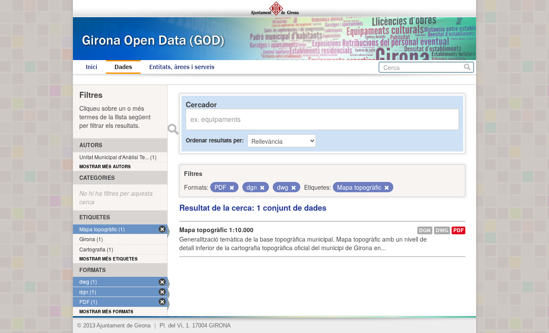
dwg (442, 230)
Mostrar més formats (106, 312)
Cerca (467, 67)
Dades (123, 67)
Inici (91, 67)
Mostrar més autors (105, 166)
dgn (425, 230)
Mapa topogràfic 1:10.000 (216, 229)
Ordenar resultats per (214, 140)
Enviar (172, 129)
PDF (458, 230)
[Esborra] (231, 187)
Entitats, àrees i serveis (181, 67)
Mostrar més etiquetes (108, 259)
